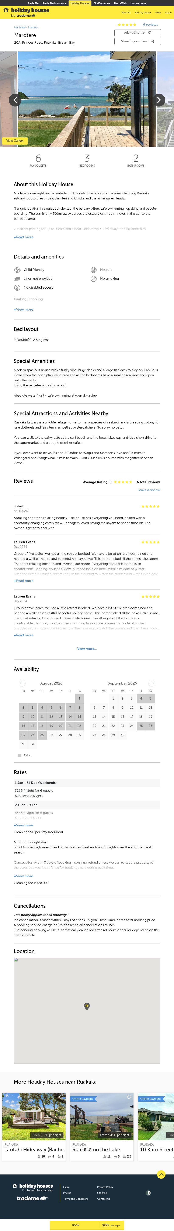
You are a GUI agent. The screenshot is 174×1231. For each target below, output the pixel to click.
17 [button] (32, 726)
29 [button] (79, 735)
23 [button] (23, 735)
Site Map (102, 1192)
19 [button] (51, 726)
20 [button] (61, 726)
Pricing (67, 1192)
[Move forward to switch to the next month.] (151, 683)
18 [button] (42, 726)
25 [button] (42, 735)
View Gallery (15, 140)
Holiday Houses (80, 3)
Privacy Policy (105, 1186)
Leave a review (149, 490)
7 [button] (70, 707)
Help (66, 1186)
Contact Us (103, 1198)
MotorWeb (120, 3)
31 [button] (32, 744)
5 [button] (51, 707)
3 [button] (33, 707)
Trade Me (33, 3)
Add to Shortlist (134, 32)
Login (168, 12)
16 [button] (23, 726)
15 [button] (79, 716)
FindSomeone (102, 3)
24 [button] (32, 735)
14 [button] (70, 716)
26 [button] (51, 735)
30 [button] (23, 744)
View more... (87, 649)
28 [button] (70, 735)
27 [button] (60, 735)
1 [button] (79, 698)
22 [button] (79, 726)
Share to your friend (135, 41)
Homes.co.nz (138, 3)
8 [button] (79, 707)
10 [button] (32, 716)
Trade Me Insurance (54, 3)
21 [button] (70, 726)
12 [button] (51, 716)
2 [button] (23, 707)
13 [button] (60, 716)
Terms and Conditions (75, 1198)
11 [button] (42, 716)
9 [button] (23, 716)
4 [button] (42, 707)
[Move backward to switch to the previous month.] (22, 683)
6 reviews (150, 24)
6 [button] (61, 707)
